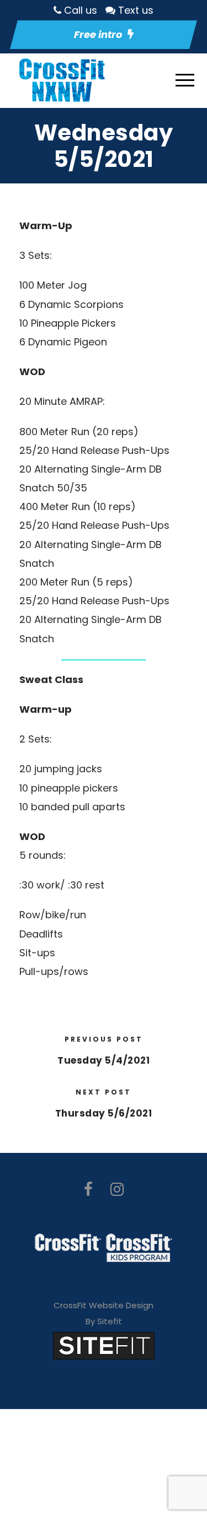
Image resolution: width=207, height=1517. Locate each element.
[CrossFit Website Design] (104, 1345)
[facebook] (88, 1189)
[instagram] (117, 1189)
